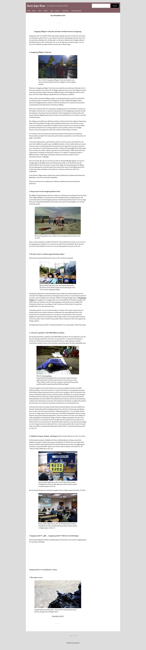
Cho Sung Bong (47, 376)
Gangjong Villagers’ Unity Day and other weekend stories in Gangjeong (57, 31)
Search (115, 6)
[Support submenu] (60, 10)
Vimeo (55, 569)
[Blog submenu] (41, 10)
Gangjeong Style (34, 569)
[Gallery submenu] (48, 10)
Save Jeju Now (36, 6)
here (77, 42)
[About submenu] (36, 10)
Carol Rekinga (47, 569)
